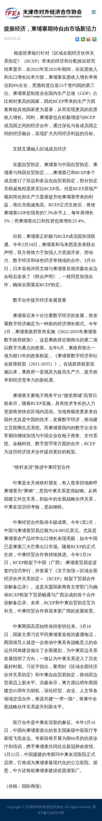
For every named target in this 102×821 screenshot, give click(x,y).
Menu (94, 12)
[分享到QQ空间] (94, 39)
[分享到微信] (83, 39)
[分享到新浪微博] (89, 39)
